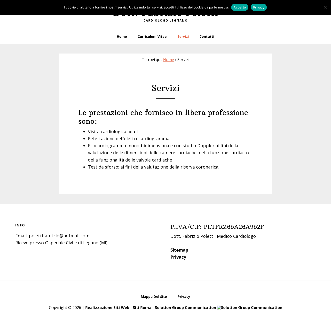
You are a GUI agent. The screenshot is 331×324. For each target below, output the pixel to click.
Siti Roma (142, 307)
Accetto (240, 7)
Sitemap (179, 250)
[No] (325, 7)
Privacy (178, 257)
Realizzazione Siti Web (107, 307)
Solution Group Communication (186, 307)
